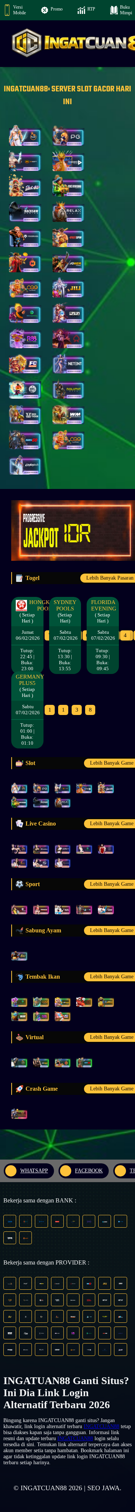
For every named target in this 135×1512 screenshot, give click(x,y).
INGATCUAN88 (101, 1426)
